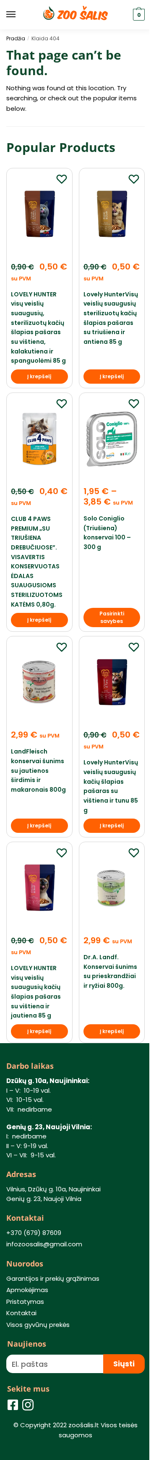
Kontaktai (21, 1312)
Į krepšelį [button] (39, 376)
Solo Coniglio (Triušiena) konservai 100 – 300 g (107, 532)
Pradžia (15, 38)
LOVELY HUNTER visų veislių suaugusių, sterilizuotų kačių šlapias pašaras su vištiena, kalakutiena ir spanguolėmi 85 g (38, 327)
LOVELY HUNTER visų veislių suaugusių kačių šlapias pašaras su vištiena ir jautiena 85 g (36, 992)
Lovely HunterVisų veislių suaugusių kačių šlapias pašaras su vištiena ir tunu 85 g (110, 786)
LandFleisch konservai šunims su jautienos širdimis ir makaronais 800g (38, 770)
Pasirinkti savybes (111, 617)
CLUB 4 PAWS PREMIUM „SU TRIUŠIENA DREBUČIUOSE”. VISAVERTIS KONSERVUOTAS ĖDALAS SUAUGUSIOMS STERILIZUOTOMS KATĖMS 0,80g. (36, 562)
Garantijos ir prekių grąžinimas (52, 1278)
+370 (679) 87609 (33, 1232)
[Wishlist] (61, 179)
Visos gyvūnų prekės (38, 1324)
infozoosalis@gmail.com (44, 1244)
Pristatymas (25, 1301)
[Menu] (18, 14)
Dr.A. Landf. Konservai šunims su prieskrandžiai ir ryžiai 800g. (110, 971)
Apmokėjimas (27, 1289)
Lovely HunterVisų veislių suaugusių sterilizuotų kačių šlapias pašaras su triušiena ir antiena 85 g (110, 318)
